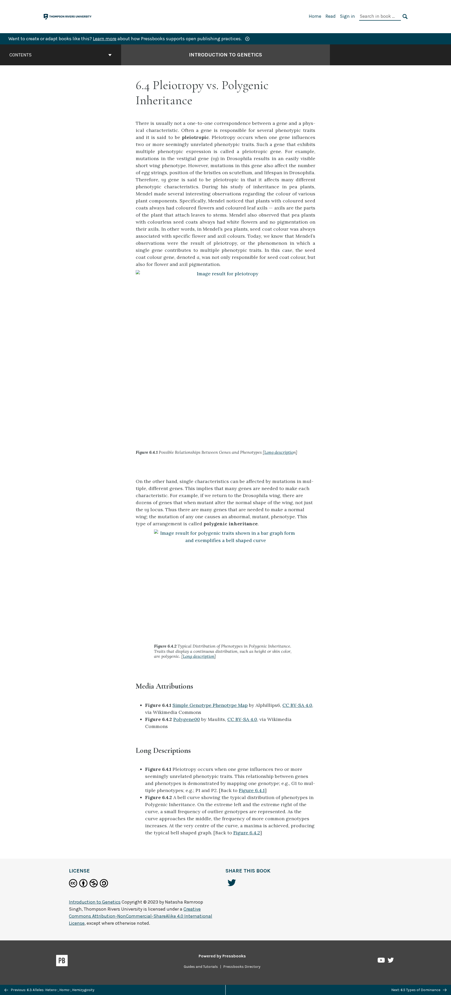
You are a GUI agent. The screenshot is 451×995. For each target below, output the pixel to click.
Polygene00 (186, 719)
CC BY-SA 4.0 (297, 705)
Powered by (222, 955)
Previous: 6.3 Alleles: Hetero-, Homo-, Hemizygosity (52, 990)
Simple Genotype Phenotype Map (210, 705)
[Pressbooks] (62, 961)
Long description (198, 656)
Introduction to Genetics (225, 55)
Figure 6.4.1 (252, 790)
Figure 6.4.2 (246, 833)
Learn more (104, 39)
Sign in (347, 16)
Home (315, 16)
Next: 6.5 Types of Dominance (416, 990)
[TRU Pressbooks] (68, 16)
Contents (20, 55)
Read (330, 16)
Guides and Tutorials (201, 966)
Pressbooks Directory (241, 966)
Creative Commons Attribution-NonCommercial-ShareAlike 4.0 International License (140, 916)
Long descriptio (278, 452)
